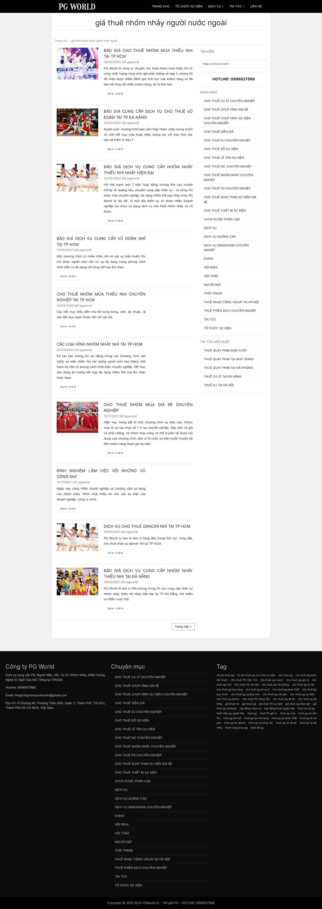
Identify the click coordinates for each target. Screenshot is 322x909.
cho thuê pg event (272, 679)
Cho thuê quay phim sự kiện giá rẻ (230, 199)
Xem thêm (115, 93)
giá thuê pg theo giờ (297, 703)
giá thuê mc (232, 703)
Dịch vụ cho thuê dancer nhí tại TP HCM (147, 526)
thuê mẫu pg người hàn (230, 713)
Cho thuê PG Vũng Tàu (256, 698)
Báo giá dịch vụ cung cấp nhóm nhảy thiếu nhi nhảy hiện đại (148, 169)
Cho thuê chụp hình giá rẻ (226, 109)
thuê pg (252, 713)
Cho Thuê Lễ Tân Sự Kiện (224, 157)
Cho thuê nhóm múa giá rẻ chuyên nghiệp (148, 407)
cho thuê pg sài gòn (275, 694)
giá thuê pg (249, 703)
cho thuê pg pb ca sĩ (258, 689)
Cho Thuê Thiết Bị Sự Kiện (225, 210)
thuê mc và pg (306, 708)
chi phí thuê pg (225, 675)
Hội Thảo (211, 276)
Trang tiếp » (183, 626)
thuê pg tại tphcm (234, 722)
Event (209, 259)
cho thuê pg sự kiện (302, 694)
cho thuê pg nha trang (230, 689)
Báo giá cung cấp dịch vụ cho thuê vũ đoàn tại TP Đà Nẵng (148, 114)
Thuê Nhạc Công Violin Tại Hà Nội (231, 302)
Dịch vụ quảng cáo (220, 236)
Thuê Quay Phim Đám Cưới (225, 350)
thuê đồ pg (256, 727)
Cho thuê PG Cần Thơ (244, 679)
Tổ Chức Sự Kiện (189, 6)
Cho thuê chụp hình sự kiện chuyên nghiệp (227, 120)
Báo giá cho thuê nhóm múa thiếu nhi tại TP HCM (148, 53)
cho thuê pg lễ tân (303, 684)
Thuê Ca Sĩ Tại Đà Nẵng (223, 376)
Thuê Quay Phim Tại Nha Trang (229, 359)
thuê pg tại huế (232, 718)
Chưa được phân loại (222, 219)
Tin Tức (236, 6)
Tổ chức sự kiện (217, 328)
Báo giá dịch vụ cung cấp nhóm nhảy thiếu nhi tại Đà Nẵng (148, 573)
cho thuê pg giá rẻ (297, 679)
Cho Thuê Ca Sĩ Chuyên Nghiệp (229, 101)
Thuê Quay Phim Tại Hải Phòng (228, 368)
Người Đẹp (212, 285)
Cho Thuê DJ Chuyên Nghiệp (227, 140)
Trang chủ (161, 6)
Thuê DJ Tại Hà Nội (219, 385)
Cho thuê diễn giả (219, 131)
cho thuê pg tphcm (228, 698)
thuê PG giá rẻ (268, 713)
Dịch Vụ (215, 6)
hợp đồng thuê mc (250, 708)
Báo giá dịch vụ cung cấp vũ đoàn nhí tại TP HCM (101, 241)
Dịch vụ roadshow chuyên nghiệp (226, 247)
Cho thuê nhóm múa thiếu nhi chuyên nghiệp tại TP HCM (101, 297)
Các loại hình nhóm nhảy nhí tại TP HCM (100, 344)
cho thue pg (285, 675)
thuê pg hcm (287, 713)
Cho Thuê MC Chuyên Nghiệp (227, 166)
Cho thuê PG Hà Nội (246, 684)
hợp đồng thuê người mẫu (279, 708)
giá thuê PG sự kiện (270, 703)
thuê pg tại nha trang (256, 718)
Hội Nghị (210, 267)
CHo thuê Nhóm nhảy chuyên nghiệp (228, 177)
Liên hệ (256, 6)
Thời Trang (213, 293)
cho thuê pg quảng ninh (245, 694)
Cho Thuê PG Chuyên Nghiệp (227, 188)
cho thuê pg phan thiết (285, 689)
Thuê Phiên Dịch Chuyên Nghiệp (230, 310)
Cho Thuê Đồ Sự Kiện (221, 149)
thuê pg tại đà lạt (286, 722)
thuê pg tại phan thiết (284, 718)
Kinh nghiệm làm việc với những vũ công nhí (101, 473)
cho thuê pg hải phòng (275, 684)
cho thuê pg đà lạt (284, 698)
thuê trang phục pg (236, 727)
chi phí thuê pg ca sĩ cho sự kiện (256, 675)
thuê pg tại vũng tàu (260, 722)
